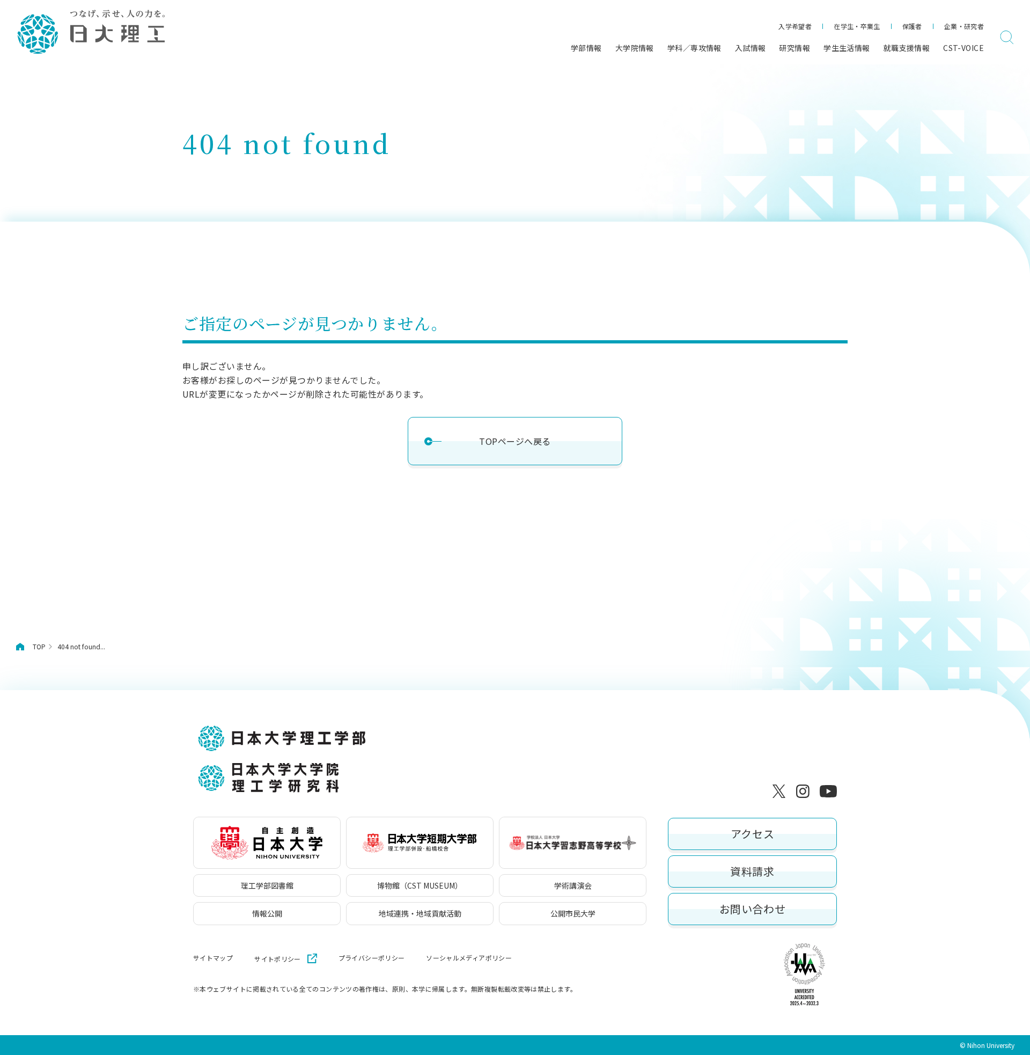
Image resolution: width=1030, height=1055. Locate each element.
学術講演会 (573, 885)
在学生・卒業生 (857, 26)
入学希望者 (795, 26)
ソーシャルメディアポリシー (469, 958)
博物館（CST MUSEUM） (419, 885)
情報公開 (267, 913)
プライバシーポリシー (372, 958)
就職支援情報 (907, 47)
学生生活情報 (846, 47)
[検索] (1007, 38)
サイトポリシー (277, 958)
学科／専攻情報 (694, 47)
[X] (781, 791)
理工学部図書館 (267, 885)
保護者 (912, 26)
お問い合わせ (752, 909)
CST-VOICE (963, 47)
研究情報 (794, 47)
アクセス (752, 833)
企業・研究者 (964, 26)
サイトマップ (213, 958)
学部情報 (586, 47)
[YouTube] (828, 791)
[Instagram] (804, 791)
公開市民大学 (572, 913)
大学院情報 (634, 47)
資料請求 (752, 871)
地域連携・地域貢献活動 (420, 913)
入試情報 (750, 47)
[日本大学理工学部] (90, 32)
